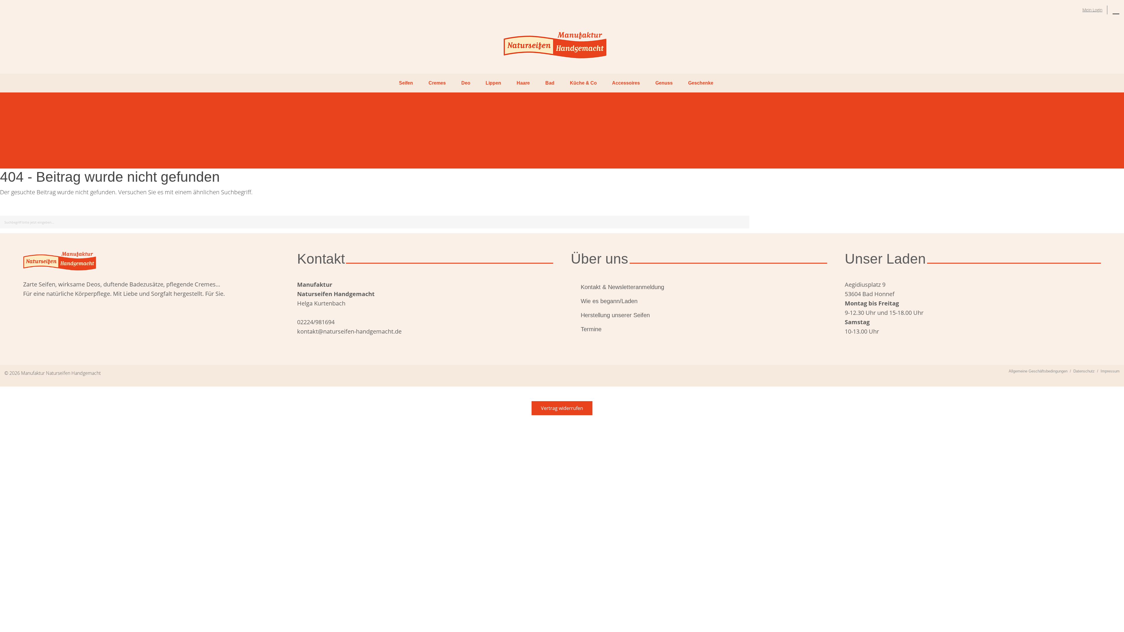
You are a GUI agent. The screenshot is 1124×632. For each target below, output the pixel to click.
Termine (591, 329)
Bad (549, 82)
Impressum (1110, 371)
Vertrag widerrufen (562, 408)
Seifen (406, 82)
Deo (465, 82)
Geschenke (700, 82)
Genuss (664, 82)
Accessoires (626, 82)
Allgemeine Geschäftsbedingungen (1038, 371)
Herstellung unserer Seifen (615, 315)
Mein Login (1092, 10)
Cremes (437, 82)
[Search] (744, 221)
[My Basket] (1116, 10)
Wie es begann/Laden (609, 301)
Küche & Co (583, 82)
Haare (523, 82)
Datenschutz (1084, 371)
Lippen (493, 82)
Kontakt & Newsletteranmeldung (622, 287)
